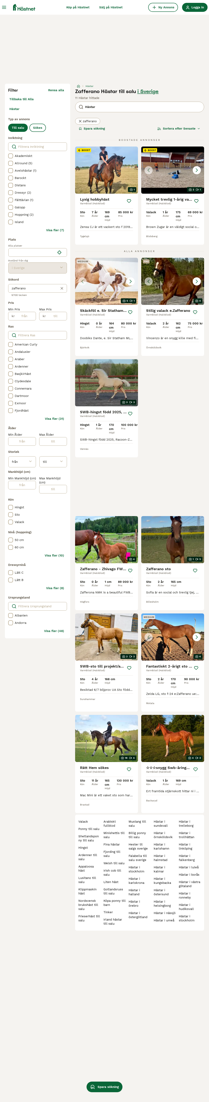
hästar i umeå (164, 920)
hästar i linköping (185, 846)
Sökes (37, 128)
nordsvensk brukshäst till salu (88, 905)
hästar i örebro (134, 904)
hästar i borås (189, 874)
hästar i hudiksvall (186, 907)
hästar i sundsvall (161, 824)
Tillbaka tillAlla (21, 99)
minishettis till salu (114, 835)
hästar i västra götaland (189, 884)
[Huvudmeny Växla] (4, 7)
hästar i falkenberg (187, 858)
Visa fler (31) (54, 419)
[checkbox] (11, 156)
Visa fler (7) (55, 230)
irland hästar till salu (112, 921)
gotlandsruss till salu (113, 891)
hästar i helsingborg (162, 904)
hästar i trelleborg (186, 824)
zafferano (90, 121)
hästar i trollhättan (186, 835)
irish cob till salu (112, 872)
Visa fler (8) (55, 588)
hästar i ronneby (185, 895)
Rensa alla (56, 90)
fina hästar (111, 844)
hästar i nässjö (165, 913)
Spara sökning (94, 128)
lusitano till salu (87, 880)
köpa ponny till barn (114, 903)
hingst (83, 848)
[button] (172, 170)
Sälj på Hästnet (110, 7)
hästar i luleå (189, 867)
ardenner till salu (87, 857)
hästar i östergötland (138, 915)
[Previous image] (149, 170)
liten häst (110, 882)
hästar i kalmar (159, 869)
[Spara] (129, 201)
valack (83, 821)
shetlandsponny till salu (88, 838)
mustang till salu (137, 824)
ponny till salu (88, 829)
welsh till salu (114, 863)
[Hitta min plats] (59, 252)
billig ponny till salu (137, 835)
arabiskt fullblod (109, 824)
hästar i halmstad (160, 858)
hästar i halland (134, 892)
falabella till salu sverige (138, 858)
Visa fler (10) (54, 555)
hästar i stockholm (136, 869)
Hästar (14, 109)
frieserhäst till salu (89, 918)
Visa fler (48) (54, 631)
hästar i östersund (161, 892)
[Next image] (197, 170)
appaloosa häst (86, 868)
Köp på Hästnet (77, 7)
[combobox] (32, 252)
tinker (108, 912)
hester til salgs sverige (138, 846)
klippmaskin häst (87, 891)
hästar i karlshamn (161, 846)
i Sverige (148, 91)
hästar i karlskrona (136, 881)
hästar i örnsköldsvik (163, 835)
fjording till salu (111, 854)
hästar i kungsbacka (162, 881)
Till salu (18, 128)
